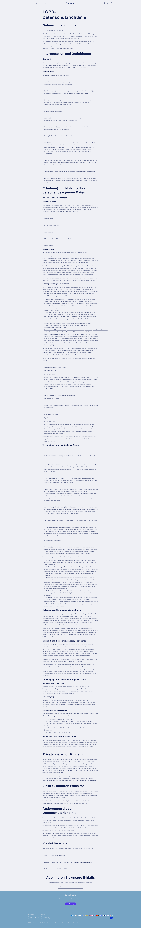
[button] (35, 3)
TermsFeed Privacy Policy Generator (58, 48)
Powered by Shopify (41, 922)
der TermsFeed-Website (80, 355)
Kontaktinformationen (75, 922)
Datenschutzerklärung (60, 922)
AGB (68, 922)
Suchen (61, 898)
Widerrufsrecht (50, 922)
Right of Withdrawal (76, 898)
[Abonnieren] (82, 887)
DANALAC (34, 922)
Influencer (67, 898)
